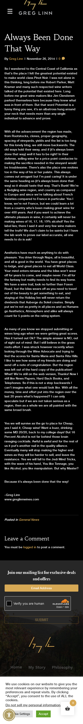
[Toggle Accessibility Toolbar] (9, 715)
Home (16, 667)
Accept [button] (43, 714)
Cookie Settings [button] (19, 714)
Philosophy (62, 667)
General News (29, 519)
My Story (37, 667)
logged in (29, 547)
